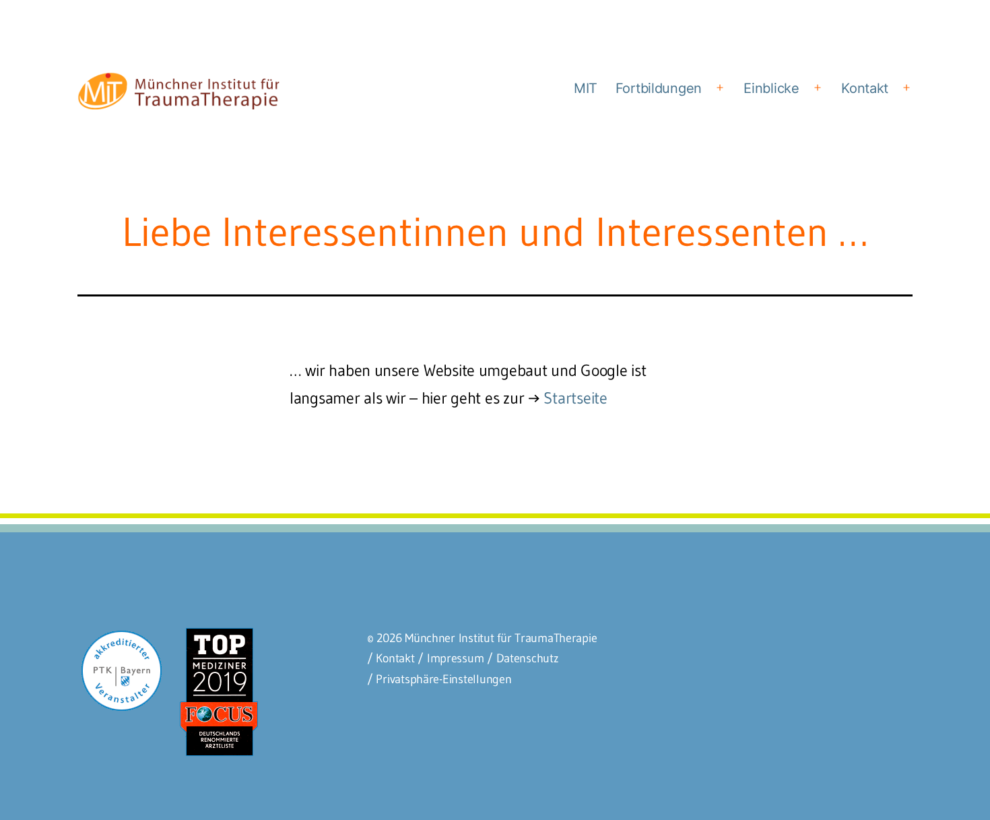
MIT (585, 88)
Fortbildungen (659, 88)
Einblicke (771, 88)
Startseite (575, 398)
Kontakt (864, 88)
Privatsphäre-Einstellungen (443, 679)
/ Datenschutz (523, 658)
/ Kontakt (391, 658)
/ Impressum (451, 658)
